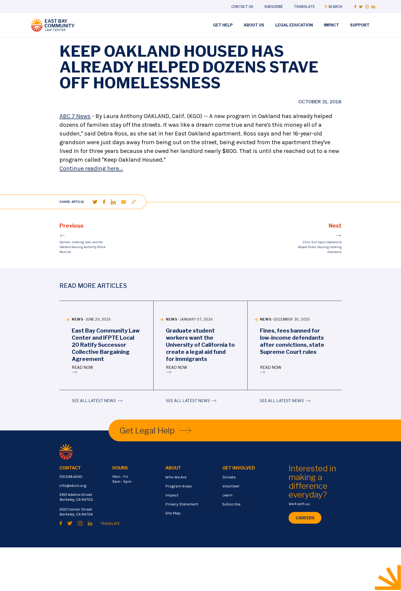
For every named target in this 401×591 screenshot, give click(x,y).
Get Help (223, 25)
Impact (331, 25)
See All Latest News (94, 401)
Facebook (355, 6)
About (173, 468)
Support (360, 25)
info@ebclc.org (72, 485)
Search (335, 7)
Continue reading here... (91, 168)
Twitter (361, 6)
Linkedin (373, 6)
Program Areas (178, 486)
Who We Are (175, 477)
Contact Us (242, 7)
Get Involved (238, 468)
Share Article (71, 202)
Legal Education (294, 25)
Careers (305, 517)
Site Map (173, 513)
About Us (254, 25)
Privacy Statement (181, 504)
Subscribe (273, 7)
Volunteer (231, 486)
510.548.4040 (70, 476)
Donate (228, 477)
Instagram (367, 6)
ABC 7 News (75, 116)
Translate (304, 7)
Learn (227, 495)
